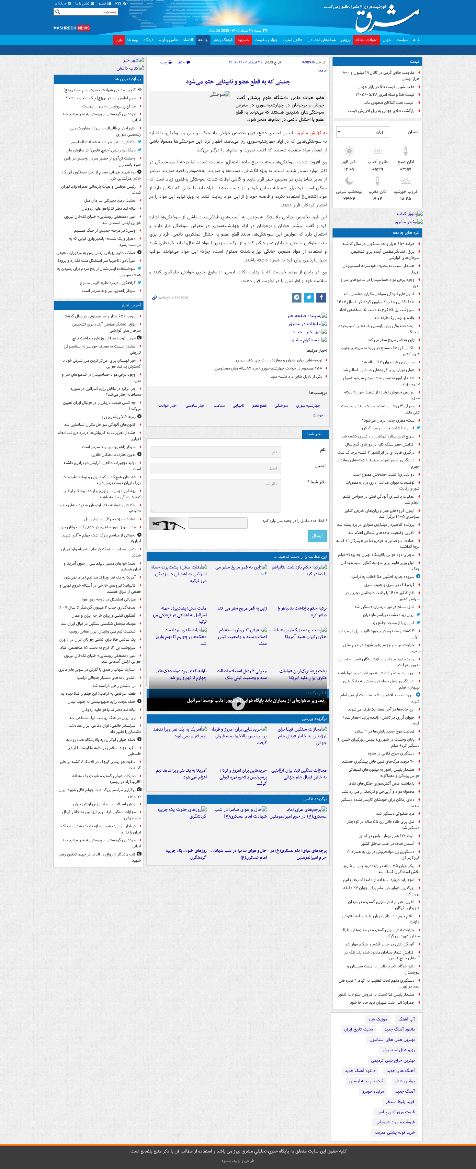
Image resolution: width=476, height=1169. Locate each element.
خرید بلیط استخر (400, 1101)
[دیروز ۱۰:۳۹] (298, 646)
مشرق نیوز (374, 16)
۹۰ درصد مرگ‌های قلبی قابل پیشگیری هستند (378, 761)
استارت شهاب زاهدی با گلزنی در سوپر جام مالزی (97, 670)
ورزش (345, 40)
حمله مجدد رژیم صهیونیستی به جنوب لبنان (102, 702)
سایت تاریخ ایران (358, 1029)
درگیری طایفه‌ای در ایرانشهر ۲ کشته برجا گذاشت (375, 452)
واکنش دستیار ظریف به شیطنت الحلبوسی (102, 142)
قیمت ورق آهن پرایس (396, 1112)
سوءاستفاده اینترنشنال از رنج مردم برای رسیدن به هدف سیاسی (99, 272)
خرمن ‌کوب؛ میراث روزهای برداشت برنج (104, 338)
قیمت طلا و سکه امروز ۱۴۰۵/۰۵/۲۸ (385, 95)
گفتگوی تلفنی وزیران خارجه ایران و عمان (104, 615)
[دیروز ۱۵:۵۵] (237, 583)
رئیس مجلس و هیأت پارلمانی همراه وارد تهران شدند (101, 189)
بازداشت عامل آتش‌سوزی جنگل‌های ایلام (381, 783)
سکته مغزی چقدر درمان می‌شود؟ (388, 420)
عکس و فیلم (168, 40)
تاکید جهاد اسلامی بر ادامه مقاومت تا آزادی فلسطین (104, 751)
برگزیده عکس (315, 799)
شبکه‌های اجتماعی (322, 40)
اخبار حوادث (167, 406)
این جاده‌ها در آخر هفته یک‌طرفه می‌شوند (381, 709)
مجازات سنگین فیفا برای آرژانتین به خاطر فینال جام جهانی (299, 774)
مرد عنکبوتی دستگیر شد (395, 814)
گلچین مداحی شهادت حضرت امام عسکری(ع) (99, 90)
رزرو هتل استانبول (399, 1050)
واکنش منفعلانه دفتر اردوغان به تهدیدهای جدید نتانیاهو (100, 508)
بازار (119, 40)
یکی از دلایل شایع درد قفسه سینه (295, 376)
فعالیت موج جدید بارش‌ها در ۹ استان (384, 731)
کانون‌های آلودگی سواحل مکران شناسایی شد (378, 294)
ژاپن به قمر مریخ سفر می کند (391, 340)
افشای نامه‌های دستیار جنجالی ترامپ (106, 678)
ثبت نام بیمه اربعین (366, 1081)
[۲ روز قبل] (178, 646)
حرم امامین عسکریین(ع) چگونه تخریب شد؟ (101, 98)
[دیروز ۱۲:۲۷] (178, 583)
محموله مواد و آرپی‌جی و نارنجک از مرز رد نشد (378, 792)
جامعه (203, 40)
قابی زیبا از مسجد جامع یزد (393, 623)
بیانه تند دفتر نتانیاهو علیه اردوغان (109, 208)
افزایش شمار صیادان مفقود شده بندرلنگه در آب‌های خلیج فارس (382, 955)
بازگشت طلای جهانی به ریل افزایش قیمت (381, 111)
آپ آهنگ (407, 1019)
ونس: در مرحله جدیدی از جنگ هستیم (105, 230)
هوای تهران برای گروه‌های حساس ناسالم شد (378, 370)
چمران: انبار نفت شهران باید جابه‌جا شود (382, 1002)
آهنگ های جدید (401, 1070)
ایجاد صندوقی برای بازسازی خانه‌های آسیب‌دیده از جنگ (379, 329)
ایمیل (320, 466)
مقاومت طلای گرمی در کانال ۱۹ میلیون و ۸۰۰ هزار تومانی (381, 76)
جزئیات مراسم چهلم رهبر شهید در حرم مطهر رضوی (381, 648)
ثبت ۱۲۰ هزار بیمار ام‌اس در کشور (386, 836)
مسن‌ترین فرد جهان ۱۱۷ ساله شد (387, 362)
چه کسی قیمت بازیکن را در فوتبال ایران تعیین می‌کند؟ (102, 406)
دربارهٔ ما (61, 3)
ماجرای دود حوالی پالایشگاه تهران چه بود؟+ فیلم (376, 555)
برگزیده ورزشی (314, 718)
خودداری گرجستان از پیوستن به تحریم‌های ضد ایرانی (101, 117)
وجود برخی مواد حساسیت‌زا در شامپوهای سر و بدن (380, 283)
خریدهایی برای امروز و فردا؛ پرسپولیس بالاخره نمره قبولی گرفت (243, 777)
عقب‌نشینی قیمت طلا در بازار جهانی (385, 87)
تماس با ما (82, 3)
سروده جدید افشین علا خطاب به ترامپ (382, 577)
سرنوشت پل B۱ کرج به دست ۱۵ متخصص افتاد (376, 310)
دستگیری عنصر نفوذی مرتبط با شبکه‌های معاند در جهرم (378, 463)
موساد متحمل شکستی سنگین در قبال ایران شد (98, 624)
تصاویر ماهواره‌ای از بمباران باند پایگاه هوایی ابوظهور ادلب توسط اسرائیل (255, 700)
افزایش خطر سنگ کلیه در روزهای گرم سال (379, 444)
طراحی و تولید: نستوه (238, 1161)
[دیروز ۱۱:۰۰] (237, 825)
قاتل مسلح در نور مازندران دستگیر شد (384, 607)
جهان (387, 40)
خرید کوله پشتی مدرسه (394, 1132)
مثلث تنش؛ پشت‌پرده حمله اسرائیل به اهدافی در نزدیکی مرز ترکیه (179, 615)
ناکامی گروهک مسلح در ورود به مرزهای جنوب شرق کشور (380, 351)
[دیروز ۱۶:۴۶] (298, 583)
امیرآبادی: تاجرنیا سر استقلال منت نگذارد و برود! (97, 261)
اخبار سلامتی (196, 406)
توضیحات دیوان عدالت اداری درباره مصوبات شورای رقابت (383, 486)
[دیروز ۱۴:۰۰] (298, 825)
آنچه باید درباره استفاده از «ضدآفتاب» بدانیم (378, 880)
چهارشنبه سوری (308, 406)
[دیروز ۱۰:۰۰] (238, 703)
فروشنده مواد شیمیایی (395, 1122)
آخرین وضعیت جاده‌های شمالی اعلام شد (381, 533)
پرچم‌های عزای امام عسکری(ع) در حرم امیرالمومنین (298, 854)
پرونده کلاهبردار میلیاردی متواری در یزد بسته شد (375, 525)
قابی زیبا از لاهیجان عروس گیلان (388, 428)
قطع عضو (259, 406)
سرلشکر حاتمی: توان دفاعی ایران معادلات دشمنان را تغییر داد (105, 728)
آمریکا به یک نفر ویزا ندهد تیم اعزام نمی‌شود (181, 774)
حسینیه (243, 40)
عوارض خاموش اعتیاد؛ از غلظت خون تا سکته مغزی (382, 395)
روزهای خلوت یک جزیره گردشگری (186, 854)
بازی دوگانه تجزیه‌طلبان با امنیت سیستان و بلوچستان (383, 969)
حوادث (318, 415)
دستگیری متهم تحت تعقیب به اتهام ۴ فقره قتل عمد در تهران (379, 983)
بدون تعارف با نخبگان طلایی (113, 455)
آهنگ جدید (405, 1091)
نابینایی (238, 406)
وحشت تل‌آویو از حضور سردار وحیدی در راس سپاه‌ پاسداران (102, 161)
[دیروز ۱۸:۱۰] (298, 745)
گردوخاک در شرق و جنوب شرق (389, 585)
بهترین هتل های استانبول (392, 1039)
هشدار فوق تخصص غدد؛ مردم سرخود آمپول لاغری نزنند (381, 381)
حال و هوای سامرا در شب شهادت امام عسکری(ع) (238, 854)
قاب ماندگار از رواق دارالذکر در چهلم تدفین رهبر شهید (100, 857)
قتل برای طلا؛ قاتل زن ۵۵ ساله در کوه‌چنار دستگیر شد (383, 825)
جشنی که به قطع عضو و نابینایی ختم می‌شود (238, 82)
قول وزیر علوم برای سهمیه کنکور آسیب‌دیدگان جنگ (380, 566)
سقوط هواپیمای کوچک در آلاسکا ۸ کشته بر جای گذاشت (100, 765)
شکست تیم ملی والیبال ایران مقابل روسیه (102, 631)
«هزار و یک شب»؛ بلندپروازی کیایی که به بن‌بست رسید (105, 242)
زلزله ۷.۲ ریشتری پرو (119, 417)
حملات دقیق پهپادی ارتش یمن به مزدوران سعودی (96, 253)
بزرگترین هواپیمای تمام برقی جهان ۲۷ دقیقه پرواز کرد (381, 891)
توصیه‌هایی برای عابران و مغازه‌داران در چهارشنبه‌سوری (279, 360)
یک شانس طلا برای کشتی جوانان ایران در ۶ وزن (97, 639)
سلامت (219, 406)
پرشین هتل (405, 1081)
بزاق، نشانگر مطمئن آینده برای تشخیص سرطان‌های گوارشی (385, 254)
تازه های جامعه (406, 232)
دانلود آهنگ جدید (399, 1029)
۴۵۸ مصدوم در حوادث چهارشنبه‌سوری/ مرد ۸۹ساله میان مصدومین (268, 368)
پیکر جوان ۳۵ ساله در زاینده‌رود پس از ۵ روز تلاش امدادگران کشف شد (381, 869)
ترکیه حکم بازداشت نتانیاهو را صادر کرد (302, 612)
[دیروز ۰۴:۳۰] (237, 646)
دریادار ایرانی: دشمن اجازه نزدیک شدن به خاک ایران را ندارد (101, 829)
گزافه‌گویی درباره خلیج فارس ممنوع (108, 283)
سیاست (402, 40)
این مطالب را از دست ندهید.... (300, 556)
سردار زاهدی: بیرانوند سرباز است (109, 291)
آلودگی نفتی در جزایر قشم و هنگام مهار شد (379, 944)
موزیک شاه (377, 1019)
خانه (416, 40)
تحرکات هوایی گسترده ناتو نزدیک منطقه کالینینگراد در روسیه (106, 779)
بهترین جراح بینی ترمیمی (393, 1060)
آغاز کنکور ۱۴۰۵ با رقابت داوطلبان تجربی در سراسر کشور (382, 596)
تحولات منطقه (367, 40)
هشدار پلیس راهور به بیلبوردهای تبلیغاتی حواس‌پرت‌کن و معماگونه (384, 772)
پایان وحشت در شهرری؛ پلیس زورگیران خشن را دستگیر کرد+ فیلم (379, 742)
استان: (412, 132)
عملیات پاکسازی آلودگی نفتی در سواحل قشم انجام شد (381, 499)
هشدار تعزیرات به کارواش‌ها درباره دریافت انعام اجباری (99, 436)
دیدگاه (148, 40)
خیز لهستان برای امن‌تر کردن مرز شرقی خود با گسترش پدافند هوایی (101, 364)
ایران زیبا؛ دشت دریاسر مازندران (388, 615)
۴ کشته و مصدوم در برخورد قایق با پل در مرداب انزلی (379, 634)
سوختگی (281, 406)
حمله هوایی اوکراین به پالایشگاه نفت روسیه (101, 740)
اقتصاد (188, 40)
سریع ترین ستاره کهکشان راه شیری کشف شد (378, 436)
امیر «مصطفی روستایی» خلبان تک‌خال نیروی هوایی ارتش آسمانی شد (102, 220)
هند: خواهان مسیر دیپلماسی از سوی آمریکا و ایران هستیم (102, 566)
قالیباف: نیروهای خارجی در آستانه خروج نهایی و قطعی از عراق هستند (100, 588)
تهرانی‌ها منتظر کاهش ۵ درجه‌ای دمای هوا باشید (375, 673)
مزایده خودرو (373, 1091)
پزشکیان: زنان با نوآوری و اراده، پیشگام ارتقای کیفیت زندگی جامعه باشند (102, 494)
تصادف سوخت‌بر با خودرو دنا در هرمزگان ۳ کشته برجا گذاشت (378, 544)
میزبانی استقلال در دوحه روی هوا (109, 599)
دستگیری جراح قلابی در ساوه (391, 753)
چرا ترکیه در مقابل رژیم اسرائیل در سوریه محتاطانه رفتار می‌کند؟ (105, 392)
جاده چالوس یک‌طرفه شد (394, 318)
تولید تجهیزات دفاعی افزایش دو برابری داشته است (102, 466)
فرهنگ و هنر (222, 40)
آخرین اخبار (131, 305)
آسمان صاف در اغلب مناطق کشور (387, 844)
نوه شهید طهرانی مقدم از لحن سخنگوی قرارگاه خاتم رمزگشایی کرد (101, 175)
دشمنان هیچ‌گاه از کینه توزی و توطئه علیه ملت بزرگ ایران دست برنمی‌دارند (101, 480)
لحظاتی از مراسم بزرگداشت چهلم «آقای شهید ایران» (101, 538)
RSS (118, 3)
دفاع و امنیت (292, 40)
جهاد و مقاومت (266, 40)
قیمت (415, 61)
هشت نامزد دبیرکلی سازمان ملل (110, 200)
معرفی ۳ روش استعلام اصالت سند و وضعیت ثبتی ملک (380, 409)
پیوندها (132, 40)
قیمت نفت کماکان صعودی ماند (389, 103)
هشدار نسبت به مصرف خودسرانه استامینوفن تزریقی (381, 269)
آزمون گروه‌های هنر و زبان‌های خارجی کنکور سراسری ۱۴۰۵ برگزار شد (382, 514)
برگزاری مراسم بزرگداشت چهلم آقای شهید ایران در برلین (100, 793)
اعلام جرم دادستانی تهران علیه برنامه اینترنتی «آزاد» (381, 919)
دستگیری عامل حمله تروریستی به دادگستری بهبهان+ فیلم (381, 684)
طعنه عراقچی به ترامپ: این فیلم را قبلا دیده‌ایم (98, 693)
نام (322, 450)
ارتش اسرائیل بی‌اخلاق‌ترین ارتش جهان (104, 804)
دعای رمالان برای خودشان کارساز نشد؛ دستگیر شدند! (380, 803)
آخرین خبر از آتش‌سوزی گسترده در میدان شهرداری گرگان (384, 905)
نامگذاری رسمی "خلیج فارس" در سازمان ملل (101, 150)
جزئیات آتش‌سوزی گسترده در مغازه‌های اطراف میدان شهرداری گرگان (380, 933)
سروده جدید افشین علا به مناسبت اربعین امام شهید (380, 698)
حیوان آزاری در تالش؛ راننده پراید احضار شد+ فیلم (381, 720)
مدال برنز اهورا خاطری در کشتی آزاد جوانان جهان (97, 527)
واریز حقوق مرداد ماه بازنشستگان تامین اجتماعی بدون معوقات (379, 662)
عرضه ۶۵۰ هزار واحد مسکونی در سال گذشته (378, 244)
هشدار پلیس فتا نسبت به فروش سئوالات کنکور (376, 994)
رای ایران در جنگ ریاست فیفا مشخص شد (102, 718)
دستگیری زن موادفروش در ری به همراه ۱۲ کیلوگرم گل (383, 855)
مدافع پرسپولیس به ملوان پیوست (109, 106)
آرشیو (103, 3)
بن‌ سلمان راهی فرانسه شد (114, 686)
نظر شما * (316, 482)
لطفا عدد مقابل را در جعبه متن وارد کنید (294, 521)
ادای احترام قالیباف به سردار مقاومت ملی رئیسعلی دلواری (105, 131)
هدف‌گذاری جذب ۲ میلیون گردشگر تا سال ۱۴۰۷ (375, 302)
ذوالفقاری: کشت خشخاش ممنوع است (383, 474)
